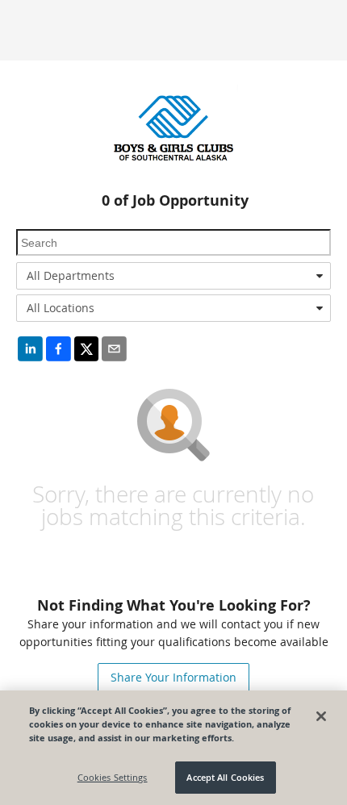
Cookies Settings (112, 777)
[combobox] (173, 276)
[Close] (321, 716)
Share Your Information (173, 677)
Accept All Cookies (225, 777)
